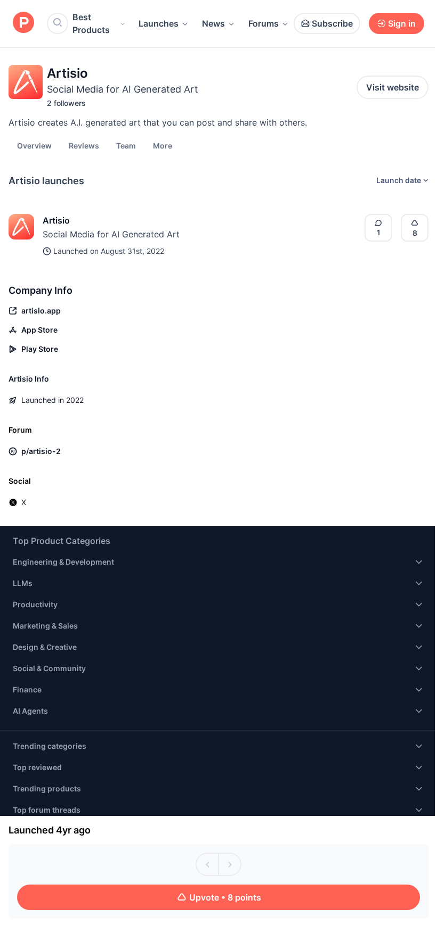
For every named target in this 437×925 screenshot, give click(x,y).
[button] (162, 145)
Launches (159, 23)
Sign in (402, 23)
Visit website (392, 87)
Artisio (56, 220)
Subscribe (332, 23)
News (213, 23)
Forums (263, 23)
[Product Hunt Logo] (23, 23)
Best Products (91, 23)
